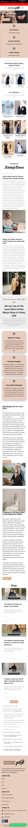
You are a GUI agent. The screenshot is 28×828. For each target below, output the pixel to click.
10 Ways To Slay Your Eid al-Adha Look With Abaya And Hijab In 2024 (14, 681)
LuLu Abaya (7, 85)
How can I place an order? (11, 706)
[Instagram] (6, 821)
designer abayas (16, 417)
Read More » (6, 616)
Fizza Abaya (20, 85)
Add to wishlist (11, 75)
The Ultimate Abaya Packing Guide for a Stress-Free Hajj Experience (14, 643)
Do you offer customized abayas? (13, 746)
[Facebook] (3, 821)
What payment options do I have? (13, 739)
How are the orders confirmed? (12, 732)
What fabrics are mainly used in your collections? (13, 742)
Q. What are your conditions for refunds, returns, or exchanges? (12, 749)
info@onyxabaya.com (6, 1)
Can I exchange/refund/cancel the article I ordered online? (13, 735)
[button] (14, 706)
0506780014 (14, 1)
